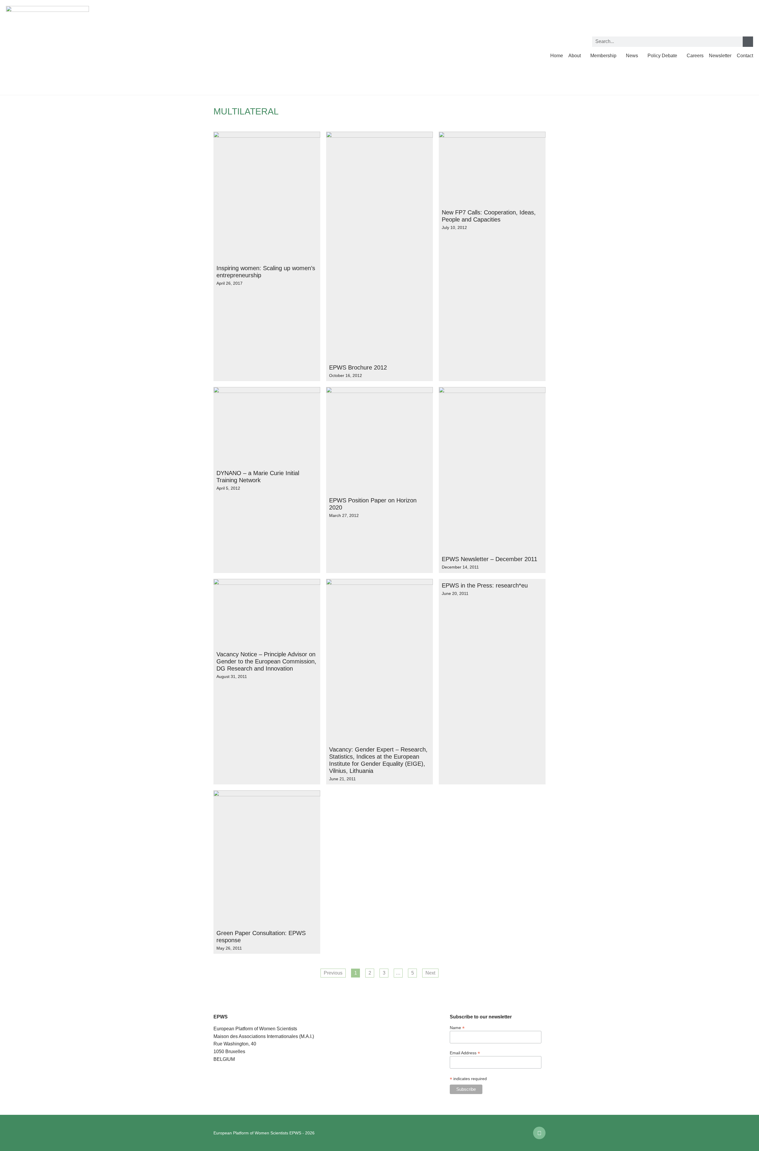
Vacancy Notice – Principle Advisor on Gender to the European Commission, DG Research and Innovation (266, 661)
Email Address (465, 1052)
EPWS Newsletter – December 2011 (489, 559)
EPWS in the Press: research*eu (485, 585)
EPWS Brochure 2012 (358, 367)
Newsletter (720, 55)
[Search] (748, 41)
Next (430, 972)
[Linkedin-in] (539, 1133)
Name (457, 1027)
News (632, 55)
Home (556, 55)
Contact (745, 55)
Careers (695, 55)
